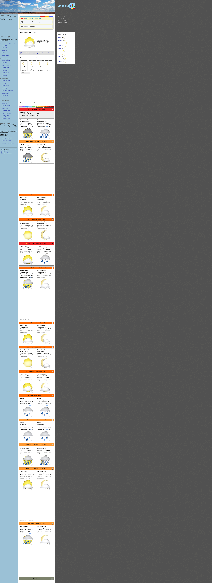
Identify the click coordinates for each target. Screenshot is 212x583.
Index (59, 15)
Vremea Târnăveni (5, 85)
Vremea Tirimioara (5, 55)
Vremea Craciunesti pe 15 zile (8, 143)
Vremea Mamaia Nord (6, 105)
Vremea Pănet (4, 75)
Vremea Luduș (5, 88)
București (60, 40)
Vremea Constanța (5, 102)
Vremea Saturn (5, 116)
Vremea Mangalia (5, 115)
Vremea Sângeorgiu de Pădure (8, 91)
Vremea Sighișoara (5, 83)
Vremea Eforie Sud (5, 111)
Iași (58, 53)
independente (5, 132)
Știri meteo (61, 18)
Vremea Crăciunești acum (7, 137)
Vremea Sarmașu (5, 93)
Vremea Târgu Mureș (6, 80)
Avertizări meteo (63, 20)
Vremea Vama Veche (6, 118)
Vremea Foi (4, 52)
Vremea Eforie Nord (6, 110)
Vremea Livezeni (5, 73)
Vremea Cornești (5, 50)
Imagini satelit (62, 22)
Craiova (59, 48)
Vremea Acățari (5, 62)
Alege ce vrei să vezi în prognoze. (33, 22)
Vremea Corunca (5, 67)
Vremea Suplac (5, 70)
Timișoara (60, 61)
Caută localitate (63, 17)
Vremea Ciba (4, 47)
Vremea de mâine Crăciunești (7, 142)
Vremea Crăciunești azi (6, 140)
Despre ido (3, 151)
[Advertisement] (36, 87)
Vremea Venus (5, 120)
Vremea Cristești (5, 63)
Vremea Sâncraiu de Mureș (7, 68)
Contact (60, 24)
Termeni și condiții (4, 152)
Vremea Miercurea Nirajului (7, 90)
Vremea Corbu (5, 108)
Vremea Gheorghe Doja (6, 60)
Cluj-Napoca (60, 43)
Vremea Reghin (5, 82)
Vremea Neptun (5, 113)
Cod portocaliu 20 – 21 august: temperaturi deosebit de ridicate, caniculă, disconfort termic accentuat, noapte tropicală (34, 53)
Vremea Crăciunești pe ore (7, 138)
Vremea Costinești (5, 106)
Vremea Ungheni (5, 96)
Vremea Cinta (4, 48)
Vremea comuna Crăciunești (7, 44)
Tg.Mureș (60, 59)
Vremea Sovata (5, 95)
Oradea (59, 56)
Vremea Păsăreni (5, 72)
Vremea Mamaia (5, 103)
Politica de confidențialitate (6, 153)
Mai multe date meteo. (30, 26)
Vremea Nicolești (5, 53)
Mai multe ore (25, 73)
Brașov (59, 37)
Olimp (10, 113)
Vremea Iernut (4, 87)
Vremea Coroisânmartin (6, 65)
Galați (59, 51)
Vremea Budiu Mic (5, 45)
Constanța (60, 45)
